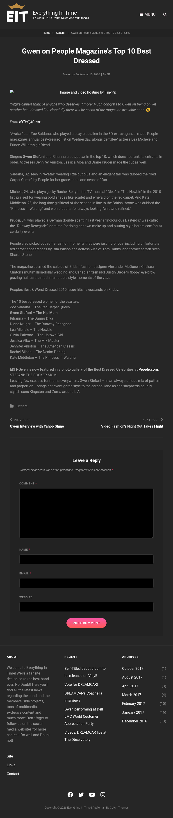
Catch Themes (119, 807)
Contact (13, 774)
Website (25, 597)
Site (10, 756)
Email (25, 573)
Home (46, 32)
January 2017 (133, 712)
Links (11, 765)
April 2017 (130, 686)
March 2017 (131, 695)
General (60, 32)
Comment (28, 483)
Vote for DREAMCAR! (81, 684)
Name (24, 549)
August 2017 (132, 677)
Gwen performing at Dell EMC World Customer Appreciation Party (83, 716)
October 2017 (132, 668)
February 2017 (133, 703)
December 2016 (134, 721)
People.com (148, 369)
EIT (108, 74)
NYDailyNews (29, 122)
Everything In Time (55, 13)
